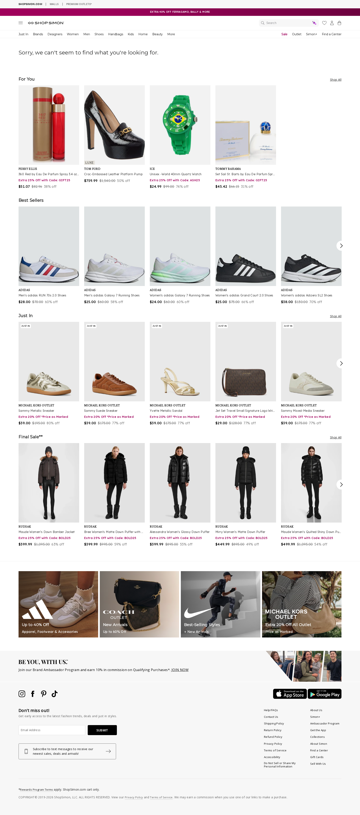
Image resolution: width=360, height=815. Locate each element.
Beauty (157, 34)
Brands (38, 34)
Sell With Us (318, 764)
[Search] (289, 23)
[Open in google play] (324, 697)
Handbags (115, 34)
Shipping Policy (274, 723)
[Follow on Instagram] (22, 696)
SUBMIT (102, 730)
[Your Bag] (339, 23)
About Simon (318, 744)
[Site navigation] (21, 23)
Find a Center (331, 34)
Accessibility (272, 757)
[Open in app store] (290, 697)
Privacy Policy (273, 744)
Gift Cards (317, 757)
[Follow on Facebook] (33, 696)
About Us (316, 710)
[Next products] (341, 246)
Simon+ (311, 34)
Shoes (99, 34)
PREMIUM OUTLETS (79, 4)
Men (86, 34)
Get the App (318, 730)
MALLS (54, 4)
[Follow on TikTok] (54, 696)
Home (143, 34)
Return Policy (272, 730)
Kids (131, 34)
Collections (317, 737)
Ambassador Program (324, 723)
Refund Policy (273, 737)
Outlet (296, 34)
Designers (55, 34)
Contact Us (271, 717)
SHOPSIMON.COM (30, 4)
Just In (23, 34)
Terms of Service (275, 750)
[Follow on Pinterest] (44, 696)
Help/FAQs (271, 710)
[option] (49, 137)
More (171, 34)
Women (73, 34)
